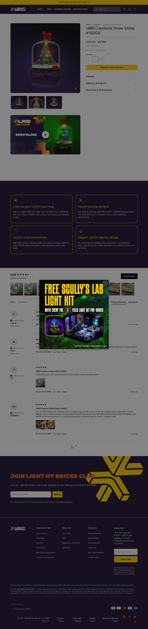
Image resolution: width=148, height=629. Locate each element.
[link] (74, 314)
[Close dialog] (105, 283)
